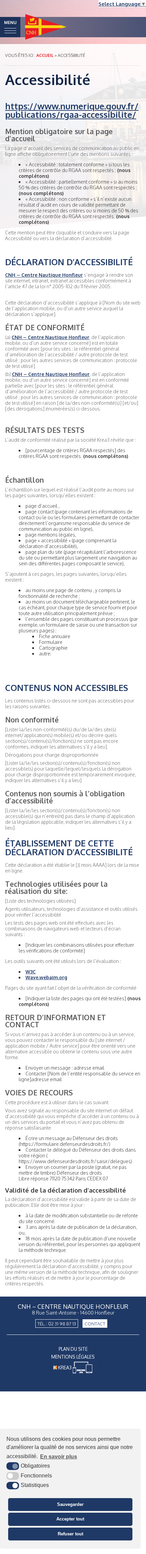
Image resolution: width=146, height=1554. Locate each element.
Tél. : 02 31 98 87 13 (56, 1323)
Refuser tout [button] (70, 1533)
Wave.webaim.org (46, 977)
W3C (30, 971)
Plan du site (73, 1349)
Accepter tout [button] (70, 1518)
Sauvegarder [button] (70, 1504)
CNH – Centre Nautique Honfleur (44, 275)
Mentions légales (73, 1357)
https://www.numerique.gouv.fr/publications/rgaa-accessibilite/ (72, 110)
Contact (95, 1323)
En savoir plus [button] (58, 1457)
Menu (10, 22)
